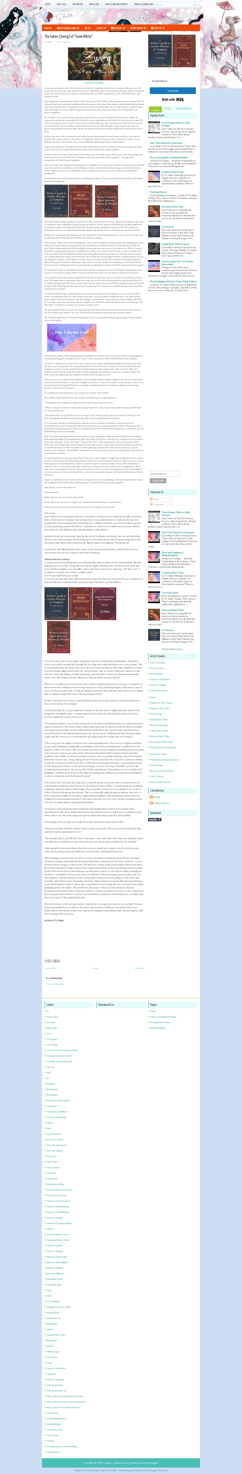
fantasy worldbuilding (57, 1212)
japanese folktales (55, 1273)
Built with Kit (173, 99)
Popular (155, 110)
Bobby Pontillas (158, 685)
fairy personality (54, 1139)
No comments (63, 42)
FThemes (87, 1470)
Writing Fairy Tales (160, 1022)
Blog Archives (183, 108)
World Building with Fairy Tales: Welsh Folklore (173, 281)
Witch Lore (94, 4)
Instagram (138, 28)
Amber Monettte (158, 690)
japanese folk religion (57, 1262)
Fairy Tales (62, 4)
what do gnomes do (56, 1390)
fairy (48, 1128)
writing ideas (53, 1452)
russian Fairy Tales (56, 1335)
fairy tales (51, 1156)
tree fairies (52, 1357)
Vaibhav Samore (161, 803)
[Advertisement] (161, 16)
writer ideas (52, 1435)
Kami (152, 697)
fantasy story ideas (56, 1195)
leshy (49, 1295)
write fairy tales (54, 1429)
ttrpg (49, 1362)
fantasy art (52, 1178)
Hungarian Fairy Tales (57, 1240)
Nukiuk (157, 797)
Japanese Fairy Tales (56, 1256)
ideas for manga (54, 1251)
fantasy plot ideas (55, 1184)
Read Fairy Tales (158, 754)
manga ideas (52, 1312)
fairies (49, 1122)
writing (50, 1441)
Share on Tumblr (154, 819)
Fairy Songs (156, 714)
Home (46, 28)
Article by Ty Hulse (94, 82)
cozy (48, 1033)
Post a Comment (54, 984)
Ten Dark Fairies (158, 192)
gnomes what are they (57, 1234)
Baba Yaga (51, 1028)
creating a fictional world (59, 1061)
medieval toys (53, 1318)
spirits (49, 1346)
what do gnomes (54, 1385)
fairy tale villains (54, 1150)
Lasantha (113, 1470)
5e (47, 1011)
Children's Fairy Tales (161, 702)
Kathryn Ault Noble (159, 679)
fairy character (54, 1134)
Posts (155, 499)
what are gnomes (55, 1379)
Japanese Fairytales (160, 708)
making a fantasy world (58, 1307)
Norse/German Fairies (162, 771)
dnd (48, 1072)
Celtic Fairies (156, 776)
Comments (158, 504)
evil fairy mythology (56, 1117)
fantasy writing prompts (59, 1223)
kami (48, 1290)
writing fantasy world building (61, 1446)
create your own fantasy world (61, 1050)
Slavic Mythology (159, 725)
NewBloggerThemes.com (157, 1470)
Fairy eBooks (156, 765)
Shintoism (51, 1340)
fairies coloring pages (144, 4)
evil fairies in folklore (57, 1111)
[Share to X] (52, 961)
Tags (168, 108)
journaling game (54, 1279)
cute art (50, 1067)
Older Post (140, 968)
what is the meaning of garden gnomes (66, 1401)
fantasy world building (57, 1206)
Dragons (50, 1083)
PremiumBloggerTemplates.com (131, 1470)
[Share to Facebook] (55, 961)
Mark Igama (156, 673)
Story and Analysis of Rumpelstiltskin (169, 157)
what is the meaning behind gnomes (64, 1396)
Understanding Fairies (67, 28)
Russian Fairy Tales (160, 736)
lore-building (53, 1301)
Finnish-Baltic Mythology (163, 747)
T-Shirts (99, 28)
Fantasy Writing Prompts (116, 4)
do (47, 1078)
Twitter (158, 28)
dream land (52, 1089)
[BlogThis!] (49, 961)
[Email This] (46, 961)
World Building (157, 1028)
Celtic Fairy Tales (159, 730)
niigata (50, 1329)
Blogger (179, 649)
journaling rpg (53, 1284)
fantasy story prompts (58, 1201)
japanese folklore (55, 1268)
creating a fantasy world (58, 1055)
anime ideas (52, 1016)
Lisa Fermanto (157, 662)
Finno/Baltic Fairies (160, 782)
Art (86, 28)
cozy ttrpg (51, 1044)
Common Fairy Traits (173, 172)
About (48, 4)
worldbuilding (53, 1424)
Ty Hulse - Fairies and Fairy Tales (119, 1463)
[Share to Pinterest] (58, 961)
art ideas (50, 1022)
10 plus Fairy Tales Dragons (175, 244)
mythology (51, 1323)
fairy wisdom (53, 1167)
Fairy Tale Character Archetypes (166, 143)
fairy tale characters (56, 1145)
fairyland (50, 1173)
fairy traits (52, 1162)
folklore (50, 1228)
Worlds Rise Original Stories (164, 759)
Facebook (118, 28)
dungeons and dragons (58, 1100)
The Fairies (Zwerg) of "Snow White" (68, 37)
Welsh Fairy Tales (159, 719)
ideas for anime (54, 1245)
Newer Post (50, 968)
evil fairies (51, 1106)
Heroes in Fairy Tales (172, 206)
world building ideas (56, 1418)
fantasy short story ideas (59, 1189)
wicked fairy (52, 1413)
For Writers (78, 4)
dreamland (51, 1095)
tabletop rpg (52, 1351)
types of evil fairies (56, 1368)
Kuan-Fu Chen (157, 668)
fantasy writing (54, 1217)
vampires (51, 1374)
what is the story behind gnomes (63, 1407)
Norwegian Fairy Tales (161, 742)
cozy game (51, 1039)
